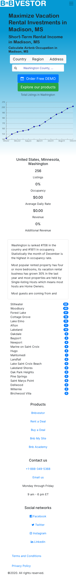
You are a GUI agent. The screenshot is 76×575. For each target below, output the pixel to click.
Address (56, 59)
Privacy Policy (21, 566)
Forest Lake (18, 312)
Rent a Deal (38, 421)
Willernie (16, 389)
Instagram (39, 533)
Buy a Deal (38, 430)
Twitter (39, 524)
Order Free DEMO (40, 78)
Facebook (39, 516)
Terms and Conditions (26, 556)
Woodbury (17, 308)
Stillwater (16, 304)
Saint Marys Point (22, 380)
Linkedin (39, 541)
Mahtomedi (17, 355)
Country (19, 59)
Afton (14, 325)
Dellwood (16, 385)
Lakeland (16, 329)
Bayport (15, 338)
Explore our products (38, 87)
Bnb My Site (38, 438)
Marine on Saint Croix (24, 346)
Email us (38, 477)
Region (38, 59)
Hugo (14, 351)
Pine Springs (18, 376)
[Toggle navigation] (71, 3)
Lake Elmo (17, 321)
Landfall (15, 359)
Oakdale (15, 334)
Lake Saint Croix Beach (26, 363)
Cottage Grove (20, 317)
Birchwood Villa (20, 393)
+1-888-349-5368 (38, 469)
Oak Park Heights (22, 372)
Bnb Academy (38, 447)
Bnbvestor (38, 413)
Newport (16, 342)
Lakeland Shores (21, 368)
